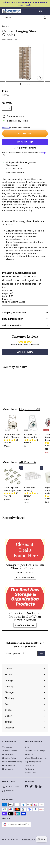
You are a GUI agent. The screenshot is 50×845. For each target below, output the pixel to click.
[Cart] (40, 11)
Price (5, 91)
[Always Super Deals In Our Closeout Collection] (25, 550)
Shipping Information (14, 312)
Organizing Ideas (33, 761)
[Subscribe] (41, 653)
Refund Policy (8, 754)
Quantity (7, 102)
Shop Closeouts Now (25, 577)
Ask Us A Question (12, 325)
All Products (27, 462)
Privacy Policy (8, 765)
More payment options (25, 147)
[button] (10, 440)
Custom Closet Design (35, 750)
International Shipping (12, 761)
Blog (27, 747)
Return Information (12, 318)
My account (7, 769)
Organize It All (29, 409)
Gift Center (30, 765)
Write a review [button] (25, 351)
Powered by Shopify (31, 839)
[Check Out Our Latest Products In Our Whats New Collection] (25, 598)
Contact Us (7, 747)
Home (4, 26)
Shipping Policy (9, 758)
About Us (29, 754)
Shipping (6, 128)
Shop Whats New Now (25, 625)
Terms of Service (10, 750)
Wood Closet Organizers (36, 758)
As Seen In (30, 769)
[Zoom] (39, 77)
